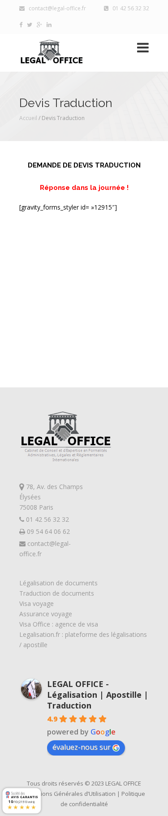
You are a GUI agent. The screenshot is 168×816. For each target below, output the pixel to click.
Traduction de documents (56, 593)
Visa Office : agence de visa (58, 624)
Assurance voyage (45, 614)
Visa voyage (36, 603)
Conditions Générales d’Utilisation (70, 794)
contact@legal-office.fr (55, 8)
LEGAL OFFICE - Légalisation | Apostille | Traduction (97, 695)
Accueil (28, 118)
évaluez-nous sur (81, 747)
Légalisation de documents (58, 583)
